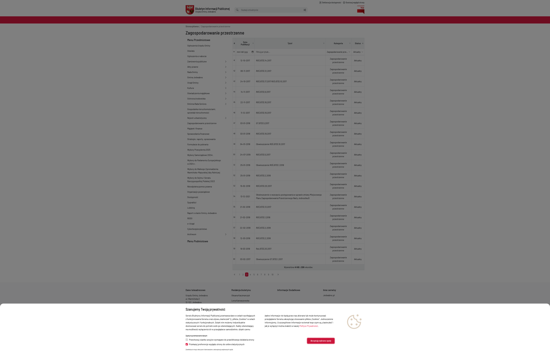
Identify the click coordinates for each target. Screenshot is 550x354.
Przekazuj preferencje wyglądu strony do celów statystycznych (216, 344)
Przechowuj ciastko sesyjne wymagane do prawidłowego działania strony (221, 339)
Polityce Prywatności (308, 325)
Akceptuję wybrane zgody (321, 341)
